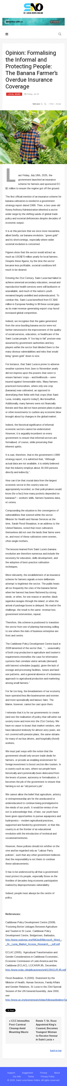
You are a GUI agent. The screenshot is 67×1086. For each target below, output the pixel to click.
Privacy (43, 1073)
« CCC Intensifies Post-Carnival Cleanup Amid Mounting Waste (19, 1026)
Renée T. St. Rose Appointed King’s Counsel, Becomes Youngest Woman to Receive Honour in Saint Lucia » (47, 1030)
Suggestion (27, 1073)
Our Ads (17, 1076)
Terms (31, 1076)
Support (11, 1073)
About (57, 1073)
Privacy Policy (47, 1076)
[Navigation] (6, 34)
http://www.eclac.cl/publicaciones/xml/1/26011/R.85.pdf (35, 969)
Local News (14, 94)
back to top (56, 1050)
